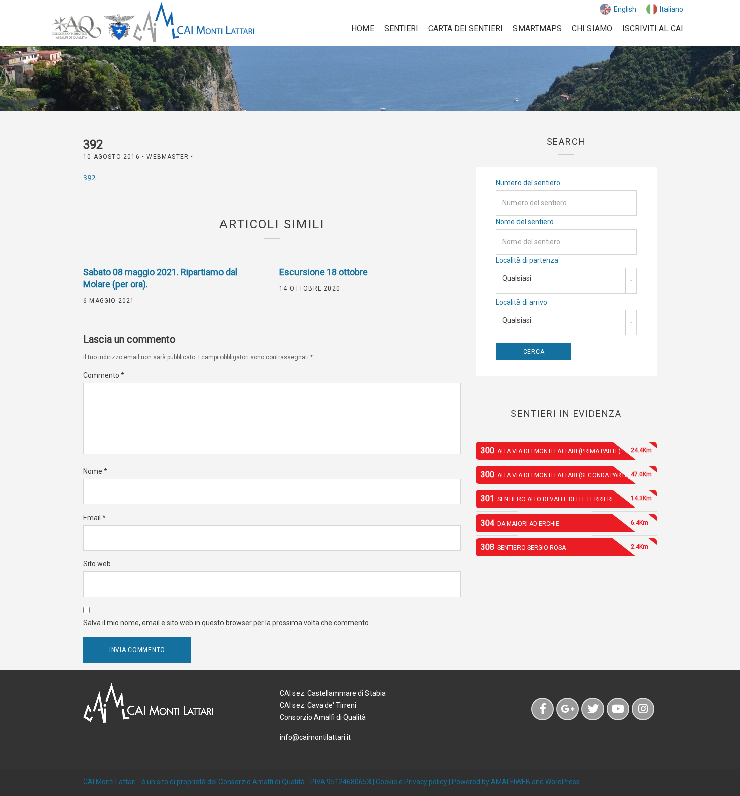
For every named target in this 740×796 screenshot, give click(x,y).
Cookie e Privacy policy (411, 782)
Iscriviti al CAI (652, 28)
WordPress (562, 782)
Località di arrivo (521, 302)
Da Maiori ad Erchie (564, 523)
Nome (95, 471)
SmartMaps (537, 28)
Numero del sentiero (528, 183)
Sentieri (401, 28)
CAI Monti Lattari (109, 782)
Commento (103, 375)
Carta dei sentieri (465, 28)
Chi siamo (592, 28)
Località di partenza (527, 260)
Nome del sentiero (525, 222)
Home (362, 28)
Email (94, 518)
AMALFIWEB (510, 782)
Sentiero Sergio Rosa (564, 547)
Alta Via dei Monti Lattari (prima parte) (566, 450)
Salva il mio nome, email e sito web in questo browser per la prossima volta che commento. (227, 623)
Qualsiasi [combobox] (516, 278)
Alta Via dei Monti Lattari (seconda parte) (566, 474)
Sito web (97, 564)
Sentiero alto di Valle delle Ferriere (566, 498)
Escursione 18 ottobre (323, 272)
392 (89, 177)
